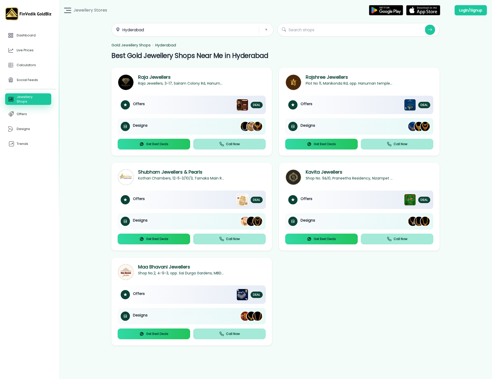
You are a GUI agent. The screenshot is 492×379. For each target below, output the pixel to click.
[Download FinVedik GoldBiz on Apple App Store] (423, 10)
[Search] (430, 30)
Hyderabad (165, 45)
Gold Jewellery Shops (131, 45)
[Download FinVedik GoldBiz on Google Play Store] (386, 10)
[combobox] (192, 29)
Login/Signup (470, 10)
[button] (191, 112)
